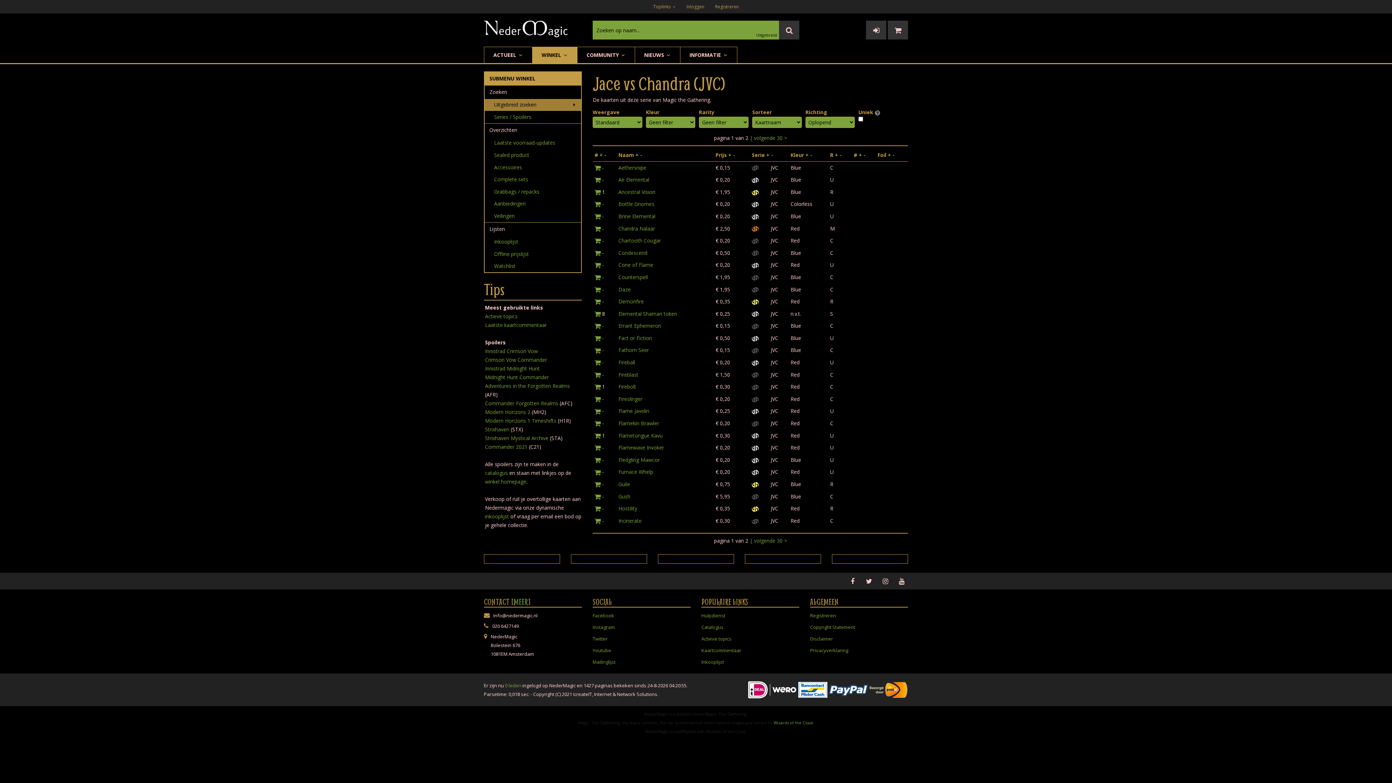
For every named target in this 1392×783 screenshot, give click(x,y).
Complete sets (511, 179)
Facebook (603, 615)
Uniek (866, 112)
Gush (624, 496)
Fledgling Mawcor (639, 459)
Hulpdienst (713, 615)
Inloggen (695, 7)
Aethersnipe (632, 167)
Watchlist (504, 265)
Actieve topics (501, 316)
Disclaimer (821, 638)
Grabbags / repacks (516, 191)
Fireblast (628, 374)
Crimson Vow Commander (516, 359)
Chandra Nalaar (636, 228)
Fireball (626, 362)
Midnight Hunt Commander (517, 377)
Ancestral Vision (636, 191)
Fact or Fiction (635, 338)
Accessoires (508, 167)
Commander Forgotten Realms (521, 403)
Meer (521, 602)
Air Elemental (633, 179)
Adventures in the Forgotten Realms (527, 385)
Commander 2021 (506, 446)
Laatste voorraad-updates (524, 142)
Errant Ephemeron (639, 325)
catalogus (496, 472)
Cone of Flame (635, 264)
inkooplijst (497, 516)
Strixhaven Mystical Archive (516, 438)
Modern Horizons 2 (507, 412)
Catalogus (712, 627)
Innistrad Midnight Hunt (512, 368)
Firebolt (627, 386)
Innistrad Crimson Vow (511, 351)
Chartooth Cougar (639, 240)
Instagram (604, 627)
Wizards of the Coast (793, 722)
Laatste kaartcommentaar (516, 325)
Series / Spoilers (512, 116)
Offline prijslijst (511, 253)
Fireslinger (630, 398)
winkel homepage (505, 481)
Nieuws (655, 54)
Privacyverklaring (829, 650)
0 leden (513, 685)
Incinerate (630, 520)
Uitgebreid (766, 35)
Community (603, 54)
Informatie (705, 54)
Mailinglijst (604, 662)
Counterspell (633, 277)
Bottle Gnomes (636, 203)
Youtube (602, 650)
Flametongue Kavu (640, 435)
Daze (624, 289)
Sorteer (762, 112)
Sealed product (511, 155)
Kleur (652, 112)
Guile (624, 484)
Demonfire (631, 301)
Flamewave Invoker (641, 447)
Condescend (632, 252)
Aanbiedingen (510, 203)
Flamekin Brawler (638, 423)
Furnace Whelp (635, 471)
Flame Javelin (633, 410)
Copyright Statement (832, 627)
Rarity (706, 112)
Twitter (600, 638)
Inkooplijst (506, 241)
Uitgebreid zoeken (515, 104)
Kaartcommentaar (721, 650)
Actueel (505, 54)
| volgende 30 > (768, 137)
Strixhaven (497, 429)
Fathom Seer (633, 350)
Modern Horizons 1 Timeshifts (520, 420)
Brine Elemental (636, 216)
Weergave (606, 112)
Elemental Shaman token (647, 313)
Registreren (727, 7)
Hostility (627, 508)
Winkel (552, 54)
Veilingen (504, 215)
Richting (816, 112)
